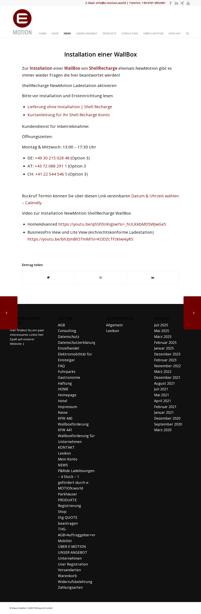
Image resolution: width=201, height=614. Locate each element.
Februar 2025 (165, 342)
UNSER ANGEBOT (72, 552)
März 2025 (162, 336)
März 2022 (162, 371)
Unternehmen (70, 558)
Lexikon (64, 453)
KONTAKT (66, 447)
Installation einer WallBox (100, 54)
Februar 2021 (165, 406)
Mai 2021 (161, 395)
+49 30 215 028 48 (52, 158)
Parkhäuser (67, 494)
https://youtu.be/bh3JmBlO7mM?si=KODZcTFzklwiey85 (80, 239)
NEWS (63, 465)
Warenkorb (67, 575)
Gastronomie (69, 377)
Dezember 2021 (167, 377)
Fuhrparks (66, 371)
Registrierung (69, 505)
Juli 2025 (161, 325)
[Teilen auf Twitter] (48, 277)
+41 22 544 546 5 (51, 174)
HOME (63, 389)
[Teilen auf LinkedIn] (153, 277)
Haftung (65, 383)
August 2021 (164, 383)
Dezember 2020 (167, 418)
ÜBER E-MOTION (72, 546)
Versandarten (69, 569)
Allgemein (114, 325)
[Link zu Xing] (182, 3)
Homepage (67, 395)
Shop (62, 511)
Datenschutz (68, 336)
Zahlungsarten (70, 587)
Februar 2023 (165, 360)
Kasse (63, 412)
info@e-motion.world (111, 3)
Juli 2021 (161, 389)
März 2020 (162, 429)
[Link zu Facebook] (170, 3)
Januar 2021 (164, 412)
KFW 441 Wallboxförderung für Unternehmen (76, 435)
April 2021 (162, 400)
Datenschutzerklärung (77, 342)
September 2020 (168, 424)
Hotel (62, 400)
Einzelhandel (68, 348)
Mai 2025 (161, 330)
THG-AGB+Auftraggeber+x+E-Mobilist (78, 535)
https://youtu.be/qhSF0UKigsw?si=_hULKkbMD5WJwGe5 (112, 224)
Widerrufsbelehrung (75, 581)
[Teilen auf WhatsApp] (101, 277)
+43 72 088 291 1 (51, 166)
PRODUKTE (67, 500)
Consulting (67, 330)
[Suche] (187, 22)
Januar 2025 (164, 348)
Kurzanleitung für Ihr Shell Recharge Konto (68, 114)
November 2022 (167, 365)
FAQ (61, 365)
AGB (61, 325)
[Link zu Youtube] (188, 3)
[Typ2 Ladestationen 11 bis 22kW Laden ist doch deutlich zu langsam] (192, 312)
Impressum (67, 406)
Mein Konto (67, 459)
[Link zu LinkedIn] (176, 3)
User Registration (73, 564)
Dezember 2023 (167, 354)
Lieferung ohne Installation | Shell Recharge (69, 106)
